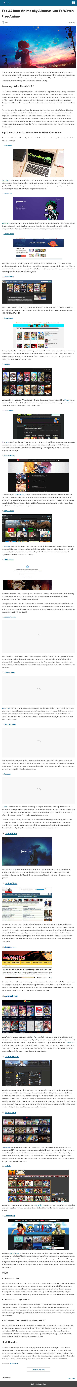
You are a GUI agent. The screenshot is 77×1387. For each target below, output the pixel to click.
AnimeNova (11, 883)
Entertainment (14, 1363)
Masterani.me (6, 1147)
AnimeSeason (12, 1056)
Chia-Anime (8, 410)
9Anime (7, 773)
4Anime (7, 364)
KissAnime (8, 145)
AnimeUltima (9, 672)
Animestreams (10, 616)
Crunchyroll (8, 317)
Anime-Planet (9, 233)
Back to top (71, 1378)
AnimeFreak (11, 995)
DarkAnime (9, 559)
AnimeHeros (9, 276)
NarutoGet (10, 946)
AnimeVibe (11, 833)
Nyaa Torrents (10, 724)
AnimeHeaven (9, 455)
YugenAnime (6, 546)
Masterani (10, 1112)
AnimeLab (8, 193)
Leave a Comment (38, 1369)
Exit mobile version (38, 1384)
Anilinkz (7, 1166)
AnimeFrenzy (14, 1253)
